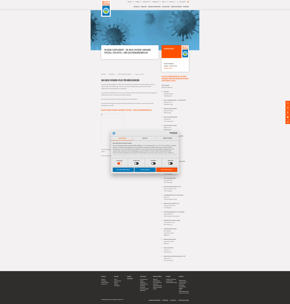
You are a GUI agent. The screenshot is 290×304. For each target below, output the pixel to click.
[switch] (136, 163)
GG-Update (103, 279)
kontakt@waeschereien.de (184, 291)
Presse (164, 2)
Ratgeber (186, 6)
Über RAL (116, 282)
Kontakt (129, 2)
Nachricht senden (168, 68)
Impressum (165, 300)
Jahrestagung (103, 281)
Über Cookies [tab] (167, 138)
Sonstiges (155, 289)
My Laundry (182, 2)
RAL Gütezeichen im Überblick (125, 74)
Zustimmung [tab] (122, 138)
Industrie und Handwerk (157, 287)
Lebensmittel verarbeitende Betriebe (157, 284)
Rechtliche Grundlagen (144, 289)
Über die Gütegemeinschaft (117, 280)
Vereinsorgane (117, 285)
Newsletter (146, 2)
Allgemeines (155, 279)
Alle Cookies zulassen (167, 169)
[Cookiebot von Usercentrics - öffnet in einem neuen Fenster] (170, 133)
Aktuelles (137, 6)
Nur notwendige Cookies (123, 169)
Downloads (155, 2)
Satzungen (116, 284)
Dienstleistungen (176, 6)
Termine (137, 2)
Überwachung (142, 287)
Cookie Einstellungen (184, 300)
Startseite (103, 74)
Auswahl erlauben (145, 169)
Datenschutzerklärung (154, 300)
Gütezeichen (166, 6)
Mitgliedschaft (142, 290)
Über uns (144, 6)
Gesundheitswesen (156, 281)
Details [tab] (145, 138)
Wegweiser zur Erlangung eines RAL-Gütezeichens (144, 284)
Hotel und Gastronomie (157, 282)
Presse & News (104, 284)
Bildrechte (173, 300)
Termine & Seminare (105, 282)
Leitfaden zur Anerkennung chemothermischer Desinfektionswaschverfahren (171, 281)
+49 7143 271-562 (173, 66)
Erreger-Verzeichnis (154, 6)
